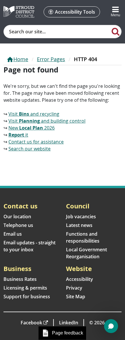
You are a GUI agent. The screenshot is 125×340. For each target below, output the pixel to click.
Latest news (79, 225)
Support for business (26, 296)
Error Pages (51, 59)
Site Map (75, 296)
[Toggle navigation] (115, 12)
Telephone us (18, 225)
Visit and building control (46, 121)
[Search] (115, 31)
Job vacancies (81, 216)
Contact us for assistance (36, 142)
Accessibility (79, 279)
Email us (12, 234)
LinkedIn (68, 322)
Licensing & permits (25, 288)
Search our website (29, 149)
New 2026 (31, 128)
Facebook (31, 322)
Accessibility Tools (75, 12)
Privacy (74, 288)
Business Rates (20, 279)
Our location (17, 216)
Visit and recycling (33, 114)
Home (20, 59)
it (18, 135)
